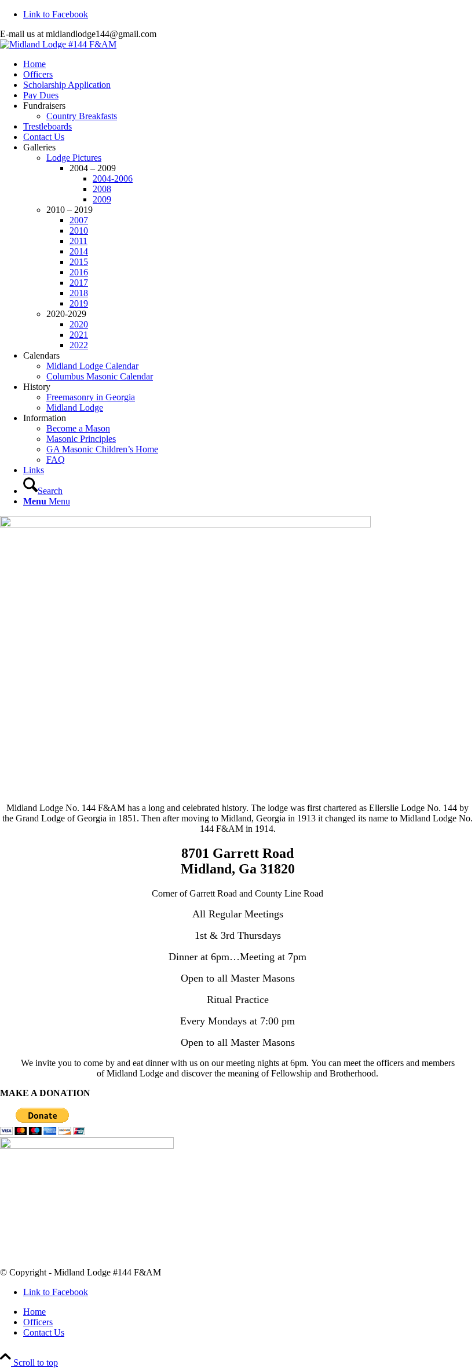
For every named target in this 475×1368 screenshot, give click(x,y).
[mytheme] (58, 44)
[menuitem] (249, 64)
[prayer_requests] (87, 1146)
